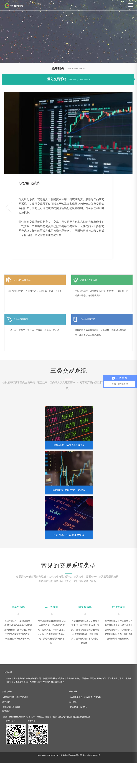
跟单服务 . (68, 68)
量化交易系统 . (68, 79)
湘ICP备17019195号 (91, 755)
